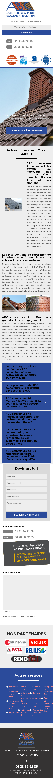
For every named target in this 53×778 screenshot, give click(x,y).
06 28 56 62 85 (23, 46)
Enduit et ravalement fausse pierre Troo (47, 704)
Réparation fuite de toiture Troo (12, 705)
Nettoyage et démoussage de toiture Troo (35, 699)
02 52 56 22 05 (23, 41)
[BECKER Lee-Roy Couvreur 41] (20, 9)
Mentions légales (26, 773)
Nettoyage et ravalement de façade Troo (24, 699)
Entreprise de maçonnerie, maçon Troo (12, 691)
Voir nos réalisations (27, 130)
